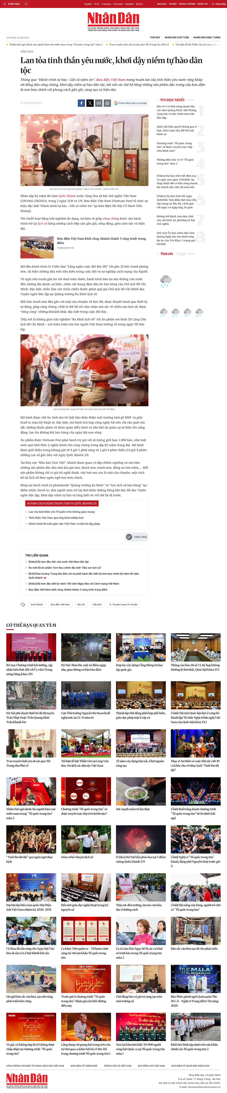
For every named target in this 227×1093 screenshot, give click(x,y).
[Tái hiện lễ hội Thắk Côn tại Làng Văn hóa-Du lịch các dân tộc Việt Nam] (86, 743)
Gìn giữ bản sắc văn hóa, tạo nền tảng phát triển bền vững (29, 999)
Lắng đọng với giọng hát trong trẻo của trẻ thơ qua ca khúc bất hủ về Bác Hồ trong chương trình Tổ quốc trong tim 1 (86, 1049)
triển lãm (97, 604)
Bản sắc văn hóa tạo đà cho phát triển (194, 948)
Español (129, 4)
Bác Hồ (81, 604)
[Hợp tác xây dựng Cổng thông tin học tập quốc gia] (141, 647)
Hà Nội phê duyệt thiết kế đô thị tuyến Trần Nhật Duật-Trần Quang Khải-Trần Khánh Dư (30, 717)
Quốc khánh (67, 196)
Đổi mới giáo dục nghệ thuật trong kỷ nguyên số (84, 907)
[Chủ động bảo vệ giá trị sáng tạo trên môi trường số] (141, 979)
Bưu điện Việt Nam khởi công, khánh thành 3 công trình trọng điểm (101, 241)
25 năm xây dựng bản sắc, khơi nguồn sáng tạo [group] (194, 44)
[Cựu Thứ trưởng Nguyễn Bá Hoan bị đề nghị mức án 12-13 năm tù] (86, 695)
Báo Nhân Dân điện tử (113, 22)
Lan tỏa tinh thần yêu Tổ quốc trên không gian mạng (62, 512)
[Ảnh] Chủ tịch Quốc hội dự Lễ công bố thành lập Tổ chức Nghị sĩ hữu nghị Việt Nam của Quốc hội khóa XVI (195, 717)
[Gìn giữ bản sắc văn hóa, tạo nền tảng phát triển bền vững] (31, 979)
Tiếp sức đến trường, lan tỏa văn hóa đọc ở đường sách (139, 907)
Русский (117, 4)
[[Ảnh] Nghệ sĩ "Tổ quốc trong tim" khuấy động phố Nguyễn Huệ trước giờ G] (196, 839)
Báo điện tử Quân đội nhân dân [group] (190, 1065)
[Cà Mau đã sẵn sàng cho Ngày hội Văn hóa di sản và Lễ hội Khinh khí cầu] (31, 931)
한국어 (139, 4)
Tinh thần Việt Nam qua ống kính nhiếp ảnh (56, 518)
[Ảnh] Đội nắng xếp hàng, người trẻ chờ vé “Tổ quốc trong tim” (196, 907)
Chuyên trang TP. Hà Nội (124, 604)
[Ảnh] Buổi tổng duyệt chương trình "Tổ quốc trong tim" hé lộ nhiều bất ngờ (193, 813)
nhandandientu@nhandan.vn (204, 1087)
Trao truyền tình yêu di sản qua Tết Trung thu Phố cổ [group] (46, 44)
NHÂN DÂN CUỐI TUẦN (177, 37)
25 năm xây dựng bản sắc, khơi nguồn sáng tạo (140, 763)
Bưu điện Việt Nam (110, 79)
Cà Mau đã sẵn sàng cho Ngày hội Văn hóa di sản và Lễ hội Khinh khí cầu (30, 951)
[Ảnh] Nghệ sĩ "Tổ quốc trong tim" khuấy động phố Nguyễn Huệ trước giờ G (195, 861)
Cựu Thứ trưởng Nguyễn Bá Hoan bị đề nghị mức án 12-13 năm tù (85, 715)
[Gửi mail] (98, 103)
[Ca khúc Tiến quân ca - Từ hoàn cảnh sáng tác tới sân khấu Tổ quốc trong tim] (86, 931)
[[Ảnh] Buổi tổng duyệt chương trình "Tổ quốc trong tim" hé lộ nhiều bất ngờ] (196, 791)
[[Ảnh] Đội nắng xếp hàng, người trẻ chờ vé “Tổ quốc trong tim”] (196, 887)
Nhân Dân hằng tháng (207, 37)
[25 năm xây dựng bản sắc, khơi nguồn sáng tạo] (141, 743)
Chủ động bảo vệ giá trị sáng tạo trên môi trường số (139, 999)
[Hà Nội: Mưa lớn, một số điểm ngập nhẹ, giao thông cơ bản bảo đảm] (86, 647)
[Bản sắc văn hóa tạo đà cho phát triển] (196, 931)
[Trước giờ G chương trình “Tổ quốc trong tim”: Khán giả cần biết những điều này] (86, 979)
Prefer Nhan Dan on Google (133, 103)
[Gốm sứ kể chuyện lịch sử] (86, 839)
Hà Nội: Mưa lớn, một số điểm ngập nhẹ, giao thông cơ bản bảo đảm (83, 667)
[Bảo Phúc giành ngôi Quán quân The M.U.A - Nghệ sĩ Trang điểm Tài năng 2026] (196, 979)
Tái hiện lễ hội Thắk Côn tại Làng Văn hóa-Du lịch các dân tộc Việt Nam (85, 763)
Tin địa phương (187, 4)
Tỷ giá (180, 254)
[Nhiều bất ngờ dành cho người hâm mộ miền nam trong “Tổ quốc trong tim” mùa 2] (31, 791)
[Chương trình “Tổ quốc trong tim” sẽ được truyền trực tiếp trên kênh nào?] (86, 791)
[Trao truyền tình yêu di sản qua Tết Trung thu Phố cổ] (31, 743)
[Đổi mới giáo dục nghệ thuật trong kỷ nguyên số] (86, 887)
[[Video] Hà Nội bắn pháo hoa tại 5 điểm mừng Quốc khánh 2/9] (141, 839)
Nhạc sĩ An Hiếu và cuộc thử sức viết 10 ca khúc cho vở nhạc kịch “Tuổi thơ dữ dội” (195, 765)
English (88, 4)
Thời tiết (166, 254)
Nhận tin (203, 4)
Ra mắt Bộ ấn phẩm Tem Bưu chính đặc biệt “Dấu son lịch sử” (65, 567)
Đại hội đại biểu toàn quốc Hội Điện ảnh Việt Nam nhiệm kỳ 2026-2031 (28, 907)
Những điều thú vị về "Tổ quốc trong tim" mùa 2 (175, 161)
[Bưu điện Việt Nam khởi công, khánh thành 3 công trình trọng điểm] (37, 247)
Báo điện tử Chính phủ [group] (84, 1065)
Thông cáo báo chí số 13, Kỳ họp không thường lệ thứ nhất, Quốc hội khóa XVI (195, 667)
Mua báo (162, 4)
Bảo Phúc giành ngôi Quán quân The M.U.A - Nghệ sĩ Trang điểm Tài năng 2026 (195, 1001)
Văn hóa (26, 51)
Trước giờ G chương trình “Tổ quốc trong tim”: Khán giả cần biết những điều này (83, 1001)
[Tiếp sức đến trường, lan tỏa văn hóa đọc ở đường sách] (141, 887)
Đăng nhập (221, 4)
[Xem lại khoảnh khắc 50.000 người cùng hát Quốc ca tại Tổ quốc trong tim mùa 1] (141, 1027)
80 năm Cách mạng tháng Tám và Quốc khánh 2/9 (62, 503)
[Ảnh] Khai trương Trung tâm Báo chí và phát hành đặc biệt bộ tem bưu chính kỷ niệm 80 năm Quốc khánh (84, 575)
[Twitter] (90, 103)
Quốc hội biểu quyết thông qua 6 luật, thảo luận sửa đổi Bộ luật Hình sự (176, 130)
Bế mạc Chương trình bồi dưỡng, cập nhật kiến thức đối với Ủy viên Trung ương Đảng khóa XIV (29, 669)
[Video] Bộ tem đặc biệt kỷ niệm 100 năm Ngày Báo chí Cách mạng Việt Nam (74, 583)
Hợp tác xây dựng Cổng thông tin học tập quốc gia (139, 667)
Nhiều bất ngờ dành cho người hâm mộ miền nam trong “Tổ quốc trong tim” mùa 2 (31, 813)
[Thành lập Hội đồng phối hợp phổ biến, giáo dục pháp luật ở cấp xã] (141, 695)
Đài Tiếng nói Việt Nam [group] (151, 1065)
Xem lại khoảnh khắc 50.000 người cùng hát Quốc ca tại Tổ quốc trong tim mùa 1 (140, 1049)
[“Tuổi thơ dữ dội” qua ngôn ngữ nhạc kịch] (31, 839)
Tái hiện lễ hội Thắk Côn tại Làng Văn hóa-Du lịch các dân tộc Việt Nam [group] (121, 44)
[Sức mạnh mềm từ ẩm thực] (141, 791)
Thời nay (155, 37)
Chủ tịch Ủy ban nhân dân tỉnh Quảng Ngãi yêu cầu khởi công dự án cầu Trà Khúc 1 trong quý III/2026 (176, 238)
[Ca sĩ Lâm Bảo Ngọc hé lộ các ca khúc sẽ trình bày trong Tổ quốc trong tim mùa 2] (141, 931)
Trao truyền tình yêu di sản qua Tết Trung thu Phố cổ (28, 763)
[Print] (107, 103)
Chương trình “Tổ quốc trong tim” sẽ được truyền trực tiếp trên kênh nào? (174, 147)
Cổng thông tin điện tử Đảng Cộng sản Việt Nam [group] (35, 1065)
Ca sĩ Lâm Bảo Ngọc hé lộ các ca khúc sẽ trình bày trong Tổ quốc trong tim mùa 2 (139, 953)
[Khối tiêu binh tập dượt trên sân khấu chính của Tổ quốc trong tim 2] (196, 1027)
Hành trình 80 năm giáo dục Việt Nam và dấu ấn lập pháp (64, 523)
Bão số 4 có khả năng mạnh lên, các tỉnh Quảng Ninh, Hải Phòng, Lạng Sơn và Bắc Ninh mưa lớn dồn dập (177, 112)
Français (106, 4)
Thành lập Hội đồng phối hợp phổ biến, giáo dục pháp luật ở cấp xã (141, 715)
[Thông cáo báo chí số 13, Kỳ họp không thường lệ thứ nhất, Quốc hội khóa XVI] (196, 647)
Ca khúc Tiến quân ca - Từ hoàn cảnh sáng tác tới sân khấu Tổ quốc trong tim (84, 953)
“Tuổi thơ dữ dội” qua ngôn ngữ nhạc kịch (29, 859)
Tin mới (173, 4)
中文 (96, 4)
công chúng (111, 218)
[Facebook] (81, 103)
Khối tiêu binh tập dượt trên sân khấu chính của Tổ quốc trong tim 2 (194, 1047)
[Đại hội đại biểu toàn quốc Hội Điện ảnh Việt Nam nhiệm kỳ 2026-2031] (31, 887)
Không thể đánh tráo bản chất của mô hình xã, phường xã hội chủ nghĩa (176, 220)
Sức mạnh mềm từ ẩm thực (133, 809)
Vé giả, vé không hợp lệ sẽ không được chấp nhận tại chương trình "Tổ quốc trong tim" (30, 1049)
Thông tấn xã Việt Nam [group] (117, 1065)
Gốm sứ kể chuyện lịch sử (77, 857)
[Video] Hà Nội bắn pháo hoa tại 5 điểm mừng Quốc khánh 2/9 (141, 859)
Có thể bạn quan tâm (31, 625)
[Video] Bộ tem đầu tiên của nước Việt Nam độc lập (59, 561)
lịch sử (42, 223)
